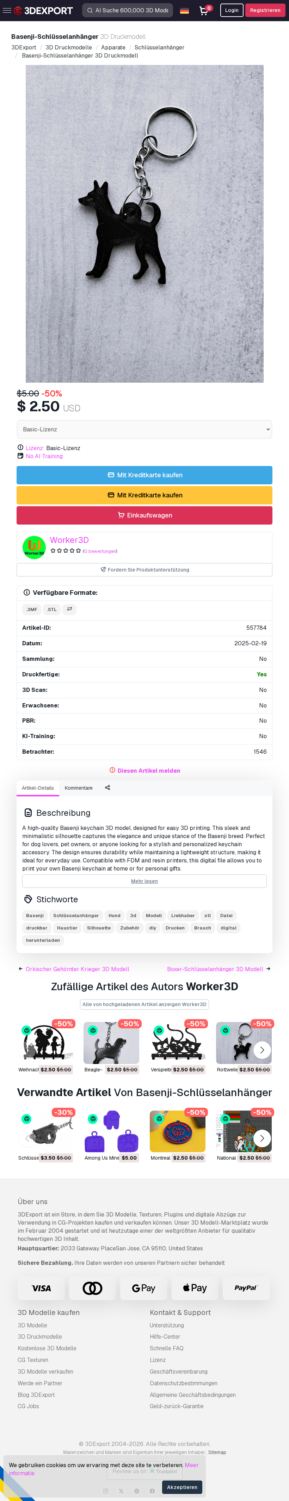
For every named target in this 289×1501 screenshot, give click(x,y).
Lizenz (158, 1360)
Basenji (35, 916)
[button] (262, 1050)
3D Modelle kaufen (49, 1312)
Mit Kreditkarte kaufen (149, 475)
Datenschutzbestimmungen (183, 1383)
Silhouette (99, 928)
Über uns (33, 1201)
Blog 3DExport (36, 1395)
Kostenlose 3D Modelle (47, 1348)
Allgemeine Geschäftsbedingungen (193, 1395)
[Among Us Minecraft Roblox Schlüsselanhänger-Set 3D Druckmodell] (111, 1132)
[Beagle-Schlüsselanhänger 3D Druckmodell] (111, 1043)
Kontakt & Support (180, 1312)
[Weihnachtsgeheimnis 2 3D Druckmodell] (45, 1043)
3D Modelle (32, 1325)
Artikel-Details (38, 788)
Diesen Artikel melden (149, 771)
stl (207, 916)
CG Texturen (33, 1360)
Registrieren (265, 10)
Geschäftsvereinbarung (179, 1371)
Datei (226, 916)
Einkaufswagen (148, 515)
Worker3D (69, 539)
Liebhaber (183, 916)
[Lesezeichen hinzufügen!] (62, 1054)
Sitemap (217, 1452)
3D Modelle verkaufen (45, 1371)
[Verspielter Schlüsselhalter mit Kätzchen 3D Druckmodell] (177, 1043)
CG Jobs (28, 1406)
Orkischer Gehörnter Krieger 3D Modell (77, 969)
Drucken (175, 928)
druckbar (37, 928)
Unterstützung (167, 1325)
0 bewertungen (100, 551)
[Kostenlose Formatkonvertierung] (69, 610)
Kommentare (79, 788)
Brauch (202, 928)
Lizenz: (35, 448)
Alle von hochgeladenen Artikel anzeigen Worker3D (144, 1004)
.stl (52, 609)
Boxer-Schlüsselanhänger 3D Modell (215, 969)
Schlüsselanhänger (76, 916)
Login (232, 10)
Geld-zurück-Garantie (177, 1406)
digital (228, 928)
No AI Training (44, 456)
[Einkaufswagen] (48, 1054)
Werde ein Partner (40, 1383)
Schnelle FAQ (167, 1348)
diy (152, 928)
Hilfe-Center (165, 1336)
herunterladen (43, 940)
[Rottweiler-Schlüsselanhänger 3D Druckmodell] (244, 1043)
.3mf (31, 609)
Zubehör (130, 928)
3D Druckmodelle (40, 1336)
